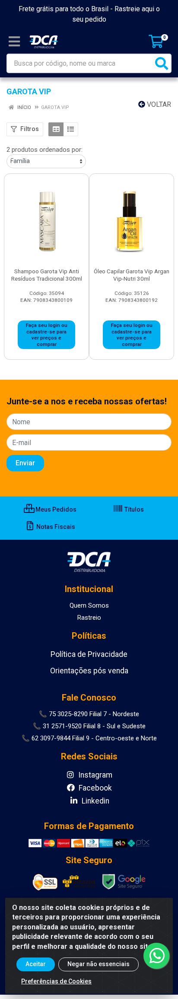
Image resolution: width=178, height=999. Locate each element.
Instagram (94, 775)
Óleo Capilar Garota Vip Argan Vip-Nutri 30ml (131, 275)
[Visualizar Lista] (70, 129)
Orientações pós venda (89, 670)
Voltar (158, 104)
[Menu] (14, 41)
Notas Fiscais (55, 526)
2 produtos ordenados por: (44, 150)
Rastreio (89, 617)
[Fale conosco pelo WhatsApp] (156, 956)
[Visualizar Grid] (56, 129)
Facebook (94, 788)
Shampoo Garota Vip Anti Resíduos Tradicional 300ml (46, 275)
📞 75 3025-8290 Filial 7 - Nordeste (89, 714)
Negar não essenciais (98, 964)
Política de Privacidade (89, 654)
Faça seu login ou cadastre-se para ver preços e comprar (46, 334)
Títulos (133, 509)
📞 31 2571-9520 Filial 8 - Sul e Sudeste (89, 726)
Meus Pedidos (55, 509)
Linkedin (94, 801)
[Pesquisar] (162, 63)
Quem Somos (89, 605)
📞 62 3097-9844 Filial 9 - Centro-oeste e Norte (89, 738)
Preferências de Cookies (56, 981)
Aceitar (35, 964)
